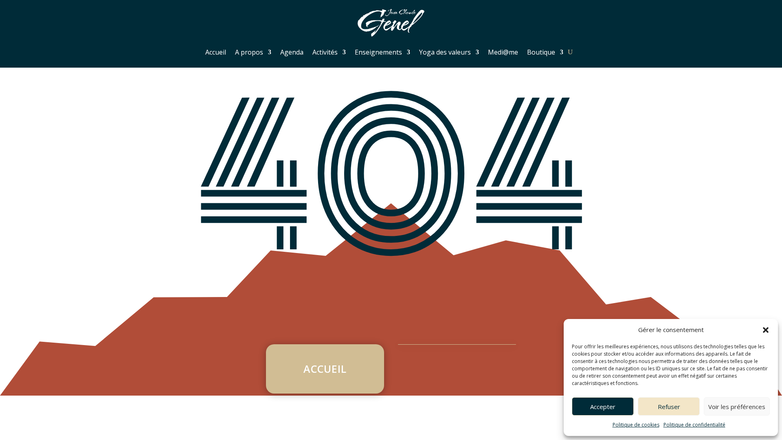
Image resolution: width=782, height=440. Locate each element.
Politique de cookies (636, 424)
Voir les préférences (736, 407)
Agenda (291, 52)
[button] (766, 330)
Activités (325, 52)
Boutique (541, 52)
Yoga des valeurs (445, 52)
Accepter (602, 407)
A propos (249, 52)
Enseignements (378, 52)
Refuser (669, 407)
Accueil (215, 52)
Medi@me (503, 52)
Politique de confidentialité (694, 424)
